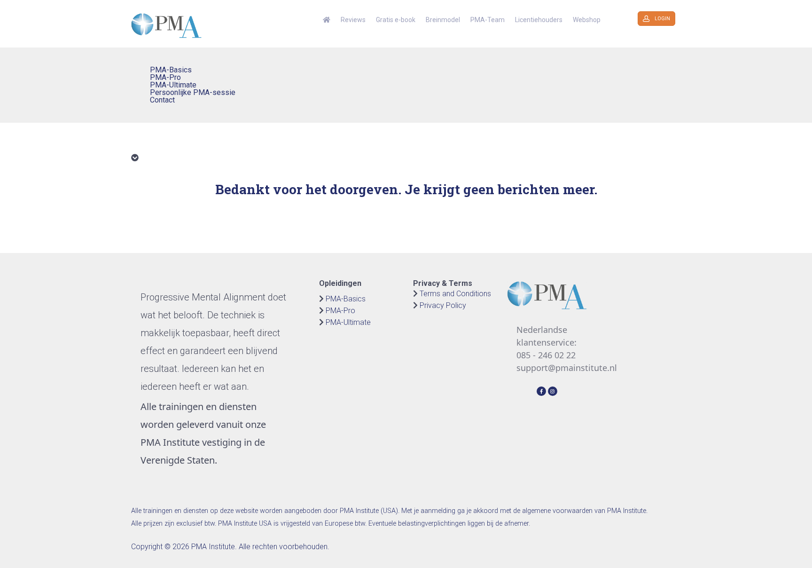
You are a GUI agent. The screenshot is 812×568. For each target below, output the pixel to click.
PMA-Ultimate (348, 322)
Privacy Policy (443, 305)
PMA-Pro (340, 310)
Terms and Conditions (455, 293)
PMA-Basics (346, 298)
